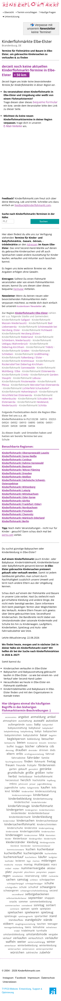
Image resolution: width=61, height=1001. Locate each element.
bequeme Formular (45, 102)
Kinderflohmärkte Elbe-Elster (27, 41)
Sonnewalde (18, 367)
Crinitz (15, 374)
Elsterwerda (38, 371)
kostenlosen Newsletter (29, 306)
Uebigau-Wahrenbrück (26, 342)
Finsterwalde (19, 381)
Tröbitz (39, 347)
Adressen (32, 244)
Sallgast (16, 319)
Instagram (8, 977)
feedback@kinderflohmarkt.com (33, 205)
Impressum (34, 977)
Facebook (20, 977)
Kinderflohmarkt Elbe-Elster (31, 313)
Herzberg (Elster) (21, 333)
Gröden (15, 350)
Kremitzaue (18, 360)
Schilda (33, 405)
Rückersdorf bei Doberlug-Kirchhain (28, 362)
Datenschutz (48, 977)
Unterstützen (9, 981)
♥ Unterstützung (11, 16)
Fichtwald (37, 330)
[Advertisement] (30, 166)
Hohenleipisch (19, 391)
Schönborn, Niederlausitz (27, 338)
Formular (18, 289)
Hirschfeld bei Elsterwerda (30, 393)
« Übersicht (8, 12)
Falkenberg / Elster (22, 357)
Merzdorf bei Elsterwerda (35, 384)
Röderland (17, 336)
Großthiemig (31, 354)
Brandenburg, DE (11, 45)
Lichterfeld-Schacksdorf (26, 388)
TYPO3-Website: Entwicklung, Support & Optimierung (22, 991)
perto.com (7, 534)
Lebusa (26, 378)
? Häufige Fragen (47, 12)
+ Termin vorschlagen (26, 12)
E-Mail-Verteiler (13, 126)
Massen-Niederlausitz (26, 321)
